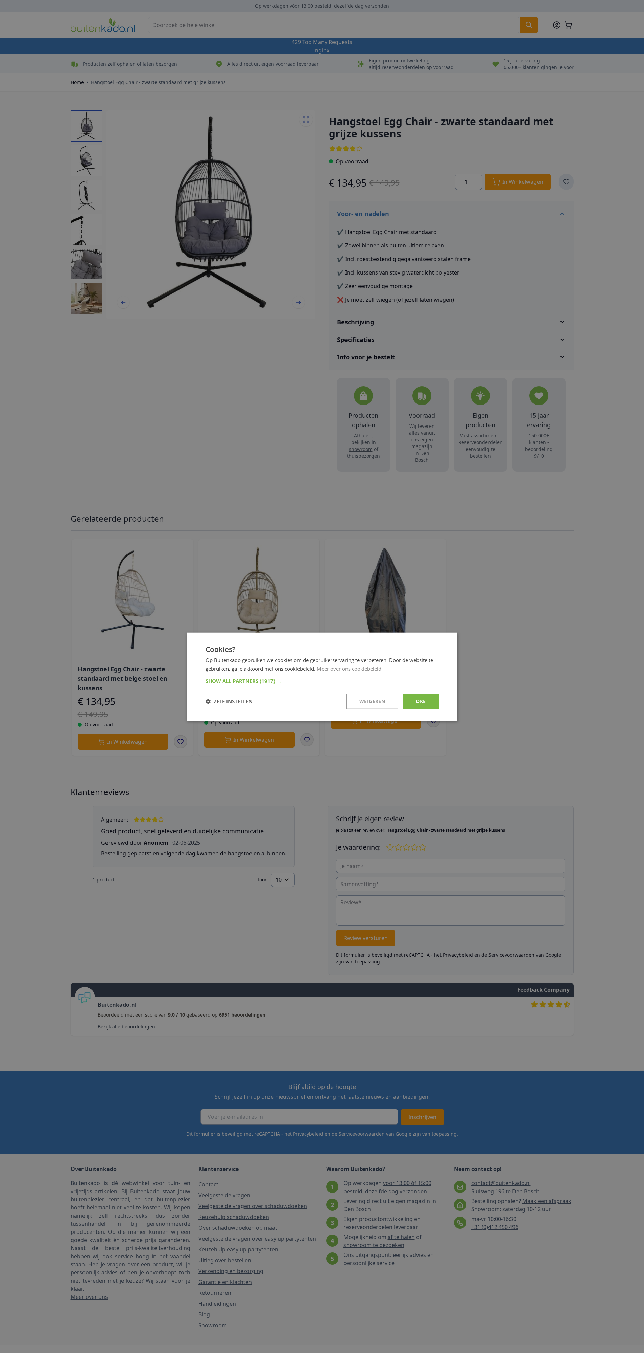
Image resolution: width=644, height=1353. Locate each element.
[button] (322, 681)
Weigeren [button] (372, 701)
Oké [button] (421, 701)
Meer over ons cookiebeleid (349, 668)
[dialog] (322, 676)
